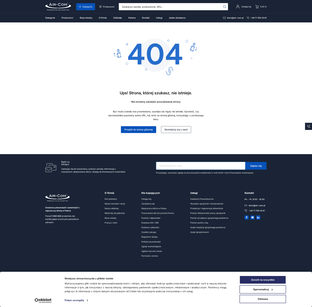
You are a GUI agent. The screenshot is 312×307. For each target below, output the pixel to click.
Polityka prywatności (151, 241)
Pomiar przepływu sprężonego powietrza (209, 218)
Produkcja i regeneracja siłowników (206, 208)
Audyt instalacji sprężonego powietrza (207, 227)
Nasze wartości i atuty (115, 203)
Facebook (246, 217)
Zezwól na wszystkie (262, 279)
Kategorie (87, 6)
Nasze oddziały (112, 208)
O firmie (103, 17)
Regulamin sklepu (149, 237)
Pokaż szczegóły (74, 300)
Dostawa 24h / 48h (150, 222)
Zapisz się (256, 165)
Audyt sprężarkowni (199, 232)
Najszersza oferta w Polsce (154, 208)
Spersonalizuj (261, 289)
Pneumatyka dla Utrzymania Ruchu (157, 213)
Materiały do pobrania (115, 213)
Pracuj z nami (111, 222)
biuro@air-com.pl (235, 18)
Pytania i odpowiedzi (150, 218)
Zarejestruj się (148, 203)
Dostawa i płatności (150, 227)
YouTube (252, 217)
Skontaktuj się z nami (176, 129)
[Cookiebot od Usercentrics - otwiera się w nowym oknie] (43, 300)
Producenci (108, 6)
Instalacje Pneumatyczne (202, 199)
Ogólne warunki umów (151, 251)
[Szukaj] (225, 6)
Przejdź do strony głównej (138, 129)
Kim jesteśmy (111, 199)
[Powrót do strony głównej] (156, 75)
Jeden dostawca (177, 17)
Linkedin (258, 217)
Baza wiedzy (86, 17)
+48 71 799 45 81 (259, 18)
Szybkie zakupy (148, 232)
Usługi (159, 17)
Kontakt (146, 17)
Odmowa (263, 299)
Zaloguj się (146, 199)
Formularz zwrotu (149, 256)
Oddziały (117, 17)
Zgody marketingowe (151, 246)
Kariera (132, 17)
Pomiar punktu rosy (199, 222)
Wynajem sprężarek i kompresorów (206, 203)
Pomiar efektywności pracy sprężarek (208, 213)
